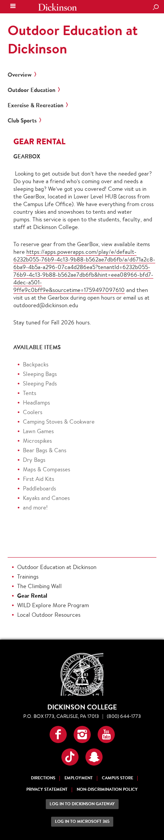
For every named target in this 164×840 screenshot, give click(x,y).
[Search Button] (155, 8)
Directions (43, 778)
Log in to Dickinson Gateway (82, 804)
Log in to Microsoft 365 (82, 821)
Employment (78, 778)
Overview (20, 75)
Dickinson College (57, 7)
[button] (58, 734)
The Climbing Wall (39, 586)
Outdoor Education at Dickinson (73, 39)
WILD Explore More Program (53, 605)
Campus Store (117, 778)
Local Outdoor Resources (48, 614)
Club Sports (22, 120)
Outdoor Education (31, 90)
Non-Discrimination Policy (107, 789)
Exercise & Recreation (35, 105)
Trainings (28, 576)
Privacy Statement (47, 789)
